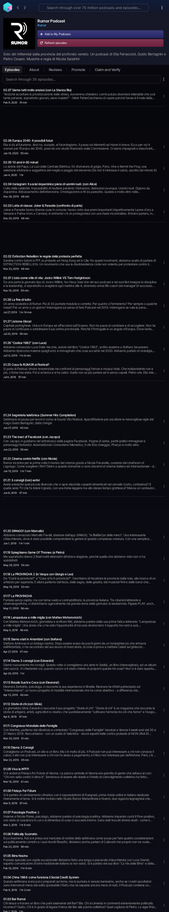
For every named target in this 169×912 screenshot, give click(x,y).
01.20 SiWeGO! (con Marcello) (23, 531)
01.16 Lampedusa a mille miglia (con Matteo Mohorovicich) (42, 617)
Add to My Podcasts (58, 34)
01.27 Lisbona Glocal (17, 321)
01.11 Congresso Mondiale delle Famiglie (30, 725)
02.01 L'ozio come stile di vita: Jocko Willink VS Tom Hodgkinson (46, 278)
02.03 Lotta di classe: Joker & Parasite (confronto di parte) (42, 205)
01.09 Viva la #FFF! (16, 769)
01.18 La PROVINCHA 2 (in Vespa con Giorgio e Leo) (38, 574)
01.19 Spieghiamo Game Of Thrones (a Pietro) (33, 552)
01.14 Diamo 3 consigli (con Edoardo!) (28, 660)
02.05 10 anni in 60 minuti (20, 162)
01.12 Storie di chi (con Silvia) (22, 704)
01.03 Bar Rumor (14, 899)
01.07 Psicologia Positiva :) (21, 812)
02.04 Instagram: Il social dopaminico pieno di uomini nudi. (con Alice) (50, 184)
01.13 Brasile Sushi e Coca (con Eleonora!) (31, 682)
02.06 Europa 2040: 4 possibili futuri (28, 140)
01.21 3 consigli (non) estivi (21, 480)
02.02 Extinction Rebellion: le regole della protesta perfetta (42, 256)
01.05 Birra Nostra (15, 856)
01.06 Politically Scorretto (20, 834)
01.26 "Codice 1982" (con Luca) (24, 343)
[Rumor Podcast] (19, 33)
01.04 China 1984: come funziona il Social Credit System (41, 877)
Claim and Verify (107, 69)
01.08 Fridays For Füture (19, 791)
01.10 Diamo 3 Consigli (18, 747)
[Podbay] (7, 11)
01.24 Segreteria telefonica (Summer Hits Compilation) (39, 415)
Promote (78, 69)
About (34, 69)
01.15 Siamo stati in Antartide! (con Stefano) (32, 639)
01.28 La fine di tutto (17, 299)
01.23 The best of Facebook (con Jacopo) (31, 437)
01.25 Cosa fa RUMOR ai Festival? (26, 364)
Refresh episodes (56, 43)
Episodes (12, 69)
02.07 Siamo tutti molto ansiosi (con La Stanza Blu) (37, 90)
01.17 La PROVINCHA (17, 596)
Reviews (55, 69)
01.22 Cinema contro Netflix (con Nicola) (30, 458)
